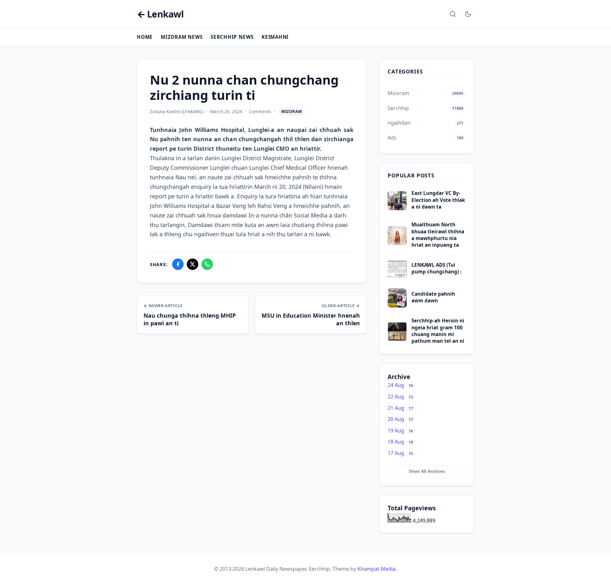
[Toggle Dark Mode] (468, 14)
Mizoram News (182, 37)
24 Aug (400, 385)
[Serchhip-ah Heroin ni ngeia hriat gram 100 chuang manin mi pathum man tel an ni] (397, 339)
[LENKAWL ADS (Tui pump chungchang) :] (397, 276)
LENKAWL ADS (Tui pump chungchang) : (436, 268)
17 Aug (400, 453)
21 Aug (400, 407)
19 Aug (400, 430)
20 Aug (400, 419)
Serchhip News (232, 37)
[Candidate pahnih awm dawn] (397, 305)
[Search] (453, 14)
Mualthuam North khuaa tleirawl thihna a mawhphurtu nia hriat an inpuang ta (437, 234)
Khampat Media (376, 568)
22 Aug (400, 396)
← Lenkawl (160, 14)
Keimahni (275, 37)
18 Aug (400, 441)
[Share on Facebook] (178, 264)
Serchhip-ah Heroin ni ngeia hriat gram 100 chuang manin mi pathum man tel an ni (437, 330)
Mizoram (291, 111)
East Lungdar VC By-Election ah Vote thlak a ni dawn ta (438, 200)
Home (145, 37)
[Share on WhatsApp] (207, 264)
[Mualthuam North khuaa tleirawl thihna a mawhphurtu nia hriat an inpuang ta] (397, 243)
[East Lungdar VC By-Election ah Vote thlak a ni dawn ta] (397, 208)
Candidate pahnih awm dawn (433, 297)
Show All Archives (427, 471)
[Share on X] (192, 264)
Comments (260, 111)
